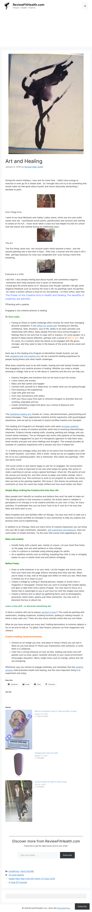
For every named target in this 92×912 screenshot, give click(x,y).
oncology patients (69, 426)
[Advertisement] (46, 30)
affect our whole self (47, 326)
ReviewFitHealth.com (28, 4)
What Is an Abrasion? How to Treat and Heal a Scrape (56, 711)
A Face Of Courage (18, 882)
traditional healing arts (20, 414)
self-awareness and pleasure (62, 530)
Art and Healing (16, 875)
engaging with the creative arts (25, 356)
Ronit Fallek (14, 316)
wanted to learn (49, 612)
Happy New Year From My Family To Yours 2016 (32, 878)
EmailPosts (14, 871)
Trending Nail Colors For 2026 (46, 753)
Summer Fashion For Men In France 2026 (51, 782)
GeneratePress (63, 908)
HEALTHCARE (27, 871)
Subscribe (67, 855)
